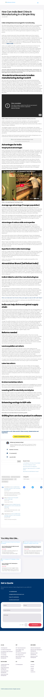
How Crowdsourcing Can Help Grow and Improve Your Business (10, 547)
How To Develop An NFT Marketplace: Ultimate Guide (10, 564)
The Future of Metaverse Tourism (29, 464)
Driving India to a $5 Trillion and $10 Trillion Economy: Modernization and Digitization (20, 432)
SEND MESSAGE (35, 624)
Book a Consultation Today (21, 436)
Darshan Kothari (19, 442)
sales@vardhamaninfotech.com (16, 594)
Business (11, 449)
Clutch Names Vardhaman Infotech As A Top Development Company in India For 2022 (32, 547)
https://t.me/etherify (14, 597)
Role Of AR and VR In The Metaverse (30, 466)
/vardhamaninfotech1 (14, 600)
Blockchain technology (6, 476)
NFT (15, 479)
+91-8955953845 (13, 591)
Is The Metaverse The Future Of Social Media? (31, 463)
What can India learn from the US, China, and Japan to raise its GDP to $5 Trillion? (22, 298)
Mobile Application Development (7, 479)
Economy (16, 449)
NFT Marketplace (5, 481)
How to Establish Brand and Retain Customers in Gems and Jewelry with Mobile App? (12, 488)
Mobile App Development (15, 476)
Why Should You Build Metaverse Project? (31, 471)
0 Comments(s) (13, 453)
